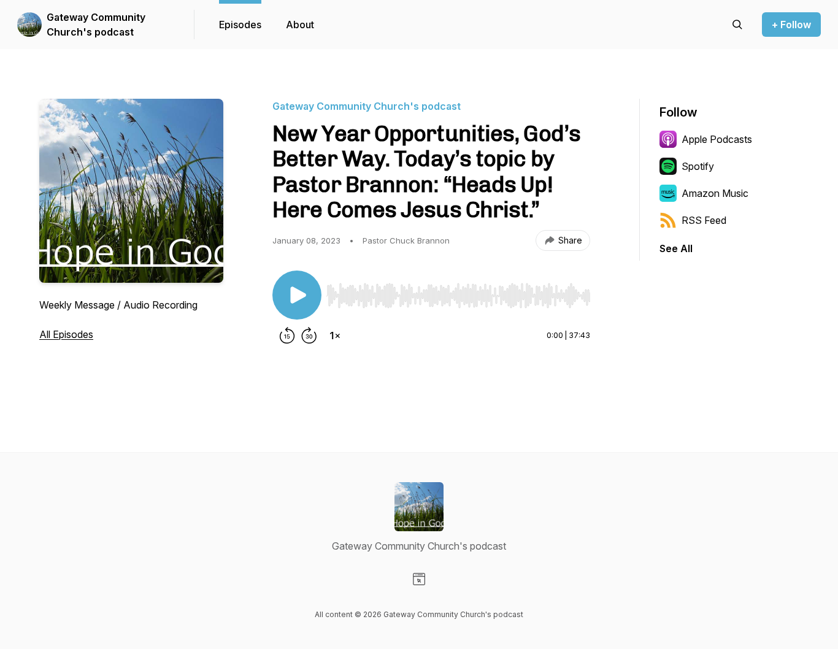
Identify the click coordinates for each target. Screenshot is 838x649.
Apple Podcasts (717, 139)
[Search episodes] (737, 24)
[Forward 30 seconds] (309, 335)
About (300, 24)
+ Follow (791, 24)
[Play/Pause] (296, 295)
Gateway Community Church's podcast (96, 24)
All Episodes (66, 334)
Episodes (240, 24)
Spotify (698, 166)
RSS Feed (704, 220)
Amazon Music (715, 193)
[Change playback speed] (335, 335)
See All (676, 248)
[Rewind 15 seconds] (287, 335)
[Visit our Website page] (419, 579)
